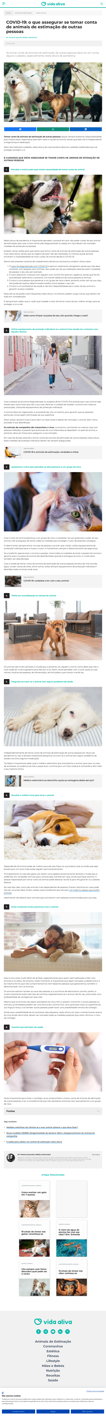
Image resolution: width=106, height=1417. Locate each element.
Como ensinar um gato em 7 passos (33, 1193)
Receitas (53, 1375)
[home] (53, 4)
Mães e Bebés (53, 1366)
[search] (102, 4)
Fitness (53, 1356)
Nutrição (53, 1370)
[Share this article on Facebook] (20, 129)
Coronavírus (53, 1346)
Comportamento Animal (31, 1185)
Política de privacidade (95, 1391)
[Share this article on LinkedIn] (86, 129)
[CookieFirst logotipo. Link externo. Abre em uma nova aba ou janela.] (3, 1393)
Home (8, 13)
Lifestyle (53, 1361)
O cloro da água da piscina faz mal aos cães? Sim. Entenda (69, 1232)
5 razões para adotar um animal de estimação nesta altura (34, 1142)
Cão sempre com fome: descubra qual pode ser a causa (34, 1271)
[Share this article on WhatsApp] (53, 129)
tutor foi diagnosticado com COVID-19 (29, 266)
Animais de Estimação (23, 13)
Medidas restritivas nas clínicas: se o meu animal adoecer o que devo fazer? (42, 1127)
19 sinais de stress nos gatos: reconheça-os (33, 1233)
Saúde (53, 1380)
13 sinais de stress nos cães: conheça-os (71, 1272)
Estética (53, 1351)
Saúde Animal (41, 13)
